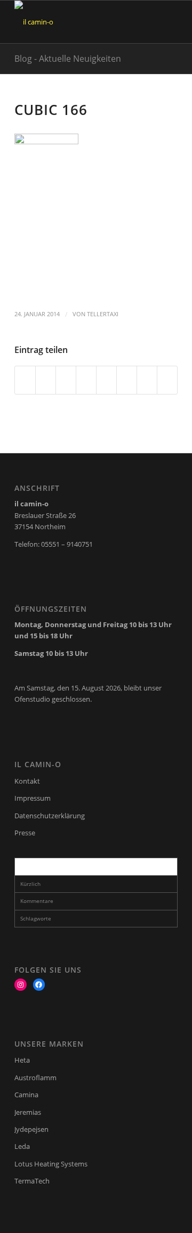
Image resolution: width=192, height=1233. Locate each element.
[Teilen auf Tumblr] (106, 380)
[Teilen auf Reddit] (147, 380)
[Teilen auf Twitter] (45, 380)
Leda (22, 1146)
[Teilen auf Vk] (127, 380)
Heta (22, 1060)
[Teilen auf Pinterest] (66, 380)
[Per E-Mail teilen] (167, 380)
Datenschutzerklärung (49, 815)
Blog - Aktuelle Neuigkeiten (67, 58)
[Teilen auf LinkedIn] (86, 380)
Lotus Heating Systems (50, 1164)
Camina (26, 1094)
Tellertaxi (102, 314)
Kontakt (27, 781)
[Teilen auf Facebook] (25, 380)
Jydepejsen (31, 1129)
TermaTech (32, 1181)
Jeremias (27, 1112)
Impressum (32, 798)
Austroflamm (35, 1077)
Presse (24, 832)
